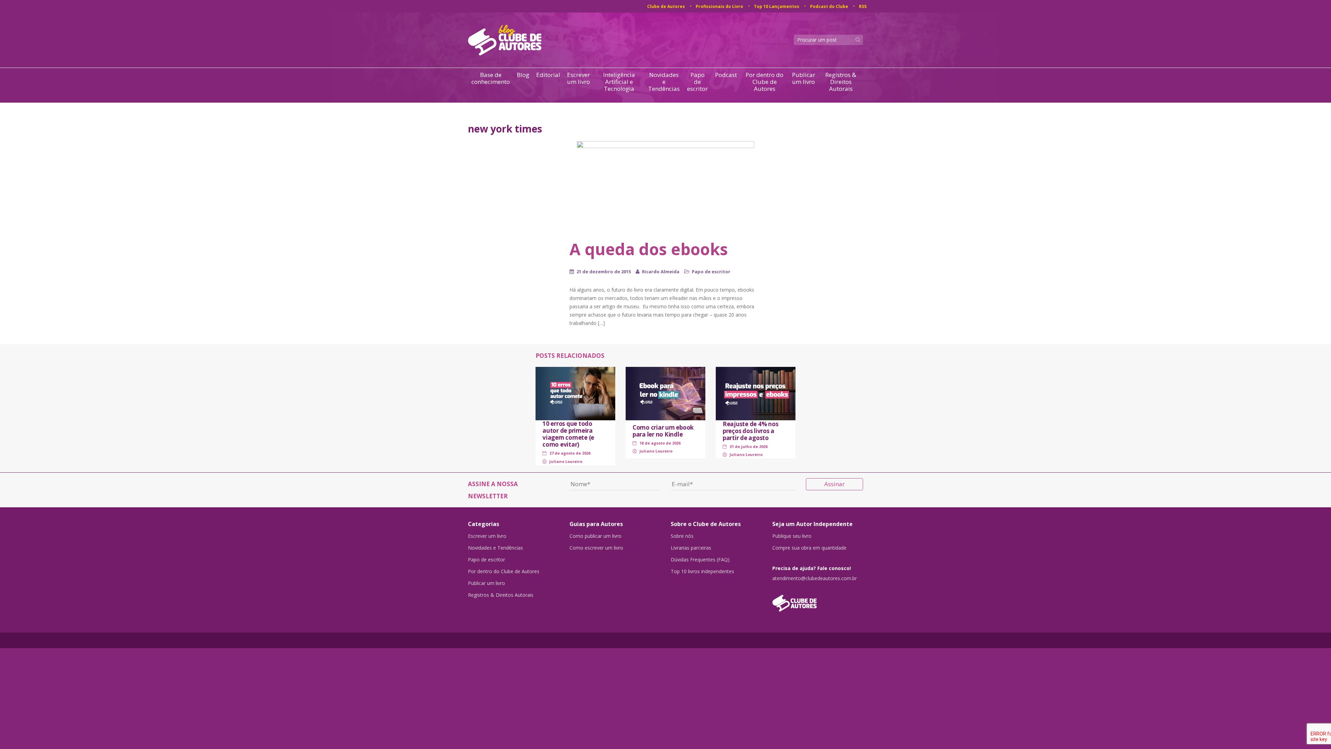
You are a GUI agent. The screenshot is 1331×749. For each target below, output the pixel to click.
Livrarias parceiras (691, 547)
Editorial (548, 75)
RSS (863, 6)
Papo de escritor (697, 81)
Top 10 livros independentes (702, 571)
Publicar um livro (803, 78)
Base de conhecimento (490, 78)
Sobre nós (682, 536)
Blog (523, 75)
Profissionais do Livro (719, 6)
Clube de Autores (666, 6)
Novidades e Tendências (664, 81)
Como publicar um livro (595, 536)
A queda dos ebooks (648, 249)
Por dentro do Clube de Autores (764, 81)
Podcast (726, 75)
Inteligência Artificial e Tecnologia (619, 81)
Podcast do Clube (829, 6)
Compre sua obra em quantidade (809, 547)
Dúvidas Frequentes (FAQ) (700, 559)
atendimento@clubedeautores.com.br (814, 578)
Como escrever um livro (596, 547)
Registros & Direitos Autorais (840, 81)
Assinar (834, 484)
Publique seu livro (791, 536)
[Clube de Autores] (817, 600)
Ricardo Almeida (660, 271)
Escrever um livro (578, 78)
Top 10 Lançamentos (776, 6)
